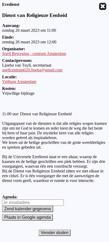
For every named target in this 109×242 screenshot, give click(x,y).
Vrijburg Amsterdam (19, 81)
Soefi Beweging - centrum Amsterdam (34, 53)
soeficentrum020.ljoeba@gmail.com (32, 70)
